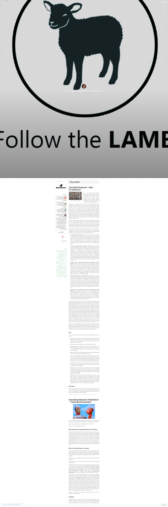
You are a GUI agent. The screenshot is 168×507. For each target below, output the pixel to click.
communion (57, 255)
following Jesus (58, 260)
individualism (63, 263)
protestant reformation (64, 271)
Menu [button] (165, 1)
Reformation (62, 272)
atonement (58, 251)
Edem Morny (71, 394)
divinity (63, 257)
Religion (65, 272)
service (58, 274)
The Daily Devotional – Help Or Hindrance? (81, 188)
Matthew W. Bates (64, 207)
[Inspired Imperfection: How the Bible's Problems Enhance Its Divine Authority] (65, 216)
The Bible (78, 394)
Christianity (61, 254)
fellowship (64, 258)
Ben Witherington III (62, 251)
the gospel (58, 275)
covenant (64, 255)
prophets (61, 271)
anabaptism (58, 250)
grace (60, 262)
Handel (62, 262)
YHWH (65, 277)
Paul (60, 270)
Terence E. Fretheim (64, 212)
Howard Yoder (60, 263)
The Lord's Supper (64, 275)
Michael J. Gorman (63, 267)
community (61, 255)
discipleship (60, 257)
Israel (65, 263)
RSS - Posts (64, 237)
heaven (64, 262)
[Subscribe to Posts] (62, 237)
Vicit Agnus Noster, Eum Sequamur (84, 91)
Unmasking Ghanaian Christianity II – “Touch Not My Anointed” (83, 400)
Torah (61, 276)
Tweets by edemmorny (63, 242)
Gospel (57, 262)
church (65, 254)
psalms (57, 272)
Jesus (61, 265)
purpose (59, 272)
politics (65, 270)
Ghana (62, 260)
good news (65, 260)
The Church (65, 274)
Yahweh (65, 276)
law (59, 266)
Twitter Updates (63, 240)
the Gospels (60, 275)
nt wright (63, 268)
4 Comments (94, 394)
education (65, 257)
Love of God (64, 266)
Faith (62, 258)
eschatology (58, 258)
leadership (61, 266)
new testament (58, 268)
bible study (65, 251)
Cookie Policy (17, 504)
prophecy (58, 271)
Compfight (78, 200)
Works (63, 276)
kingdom (57, 266)
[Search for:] (62, 180)
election (56, 258)
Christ (63, 252)
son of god (60, 274)
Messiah (59, 267)
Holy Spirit (57, 263)
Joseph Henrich (64, 229)
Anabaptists (61, 250)
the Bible (62, 274)
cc (80, 200)
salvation (61, 273)
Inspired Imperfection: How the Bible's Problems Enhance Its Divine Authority (60, 215)
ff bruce (65, 258)
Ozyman (75, 200)
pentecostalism (63, 270)
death (57, 257)
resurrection (58, 273)
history (65, 262)
